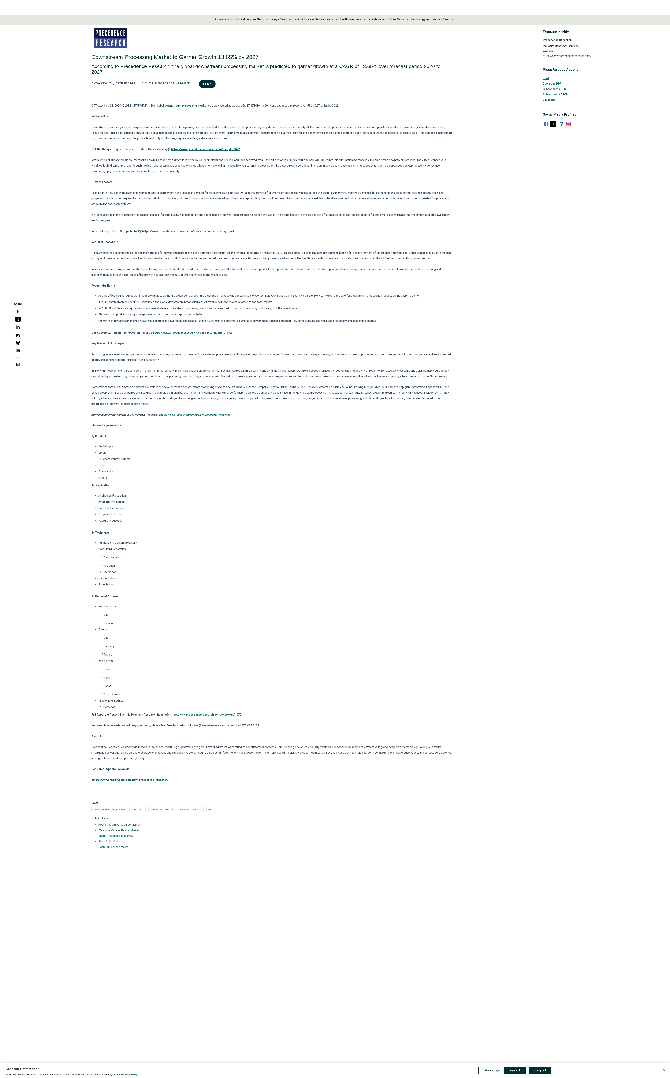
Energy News (279, 19)
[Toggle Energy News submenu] (290, 19)
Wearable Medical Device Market (118, 830)
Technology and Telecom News (430, 19)
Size (210, 809)
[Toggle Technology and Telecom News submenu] (453, 19)
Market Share (137, 809)
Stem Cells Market (110, 841)
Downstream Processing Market (109, 809)
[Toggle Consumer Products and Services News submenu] (267, 19)
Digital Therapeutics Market (115, 835)
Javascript (550, 100)
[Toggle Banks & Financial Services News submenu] (336, 19)
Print (546, 78)
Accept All (540, 1070)
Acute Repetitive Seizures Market (119, 824)
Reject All (515, 1070)
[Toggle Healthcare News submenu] (365, 19)
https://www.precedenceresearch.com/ (567, 56)
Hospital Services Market (114, 847)
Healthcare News (351, 19)
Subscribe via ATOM (556, 94)
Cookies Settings (490, 1070)
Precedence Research (172, 83)
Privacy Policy (129, 1074)
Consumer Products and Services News (239, 19)
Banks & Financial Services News (313, 19)
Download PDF (552, 83)
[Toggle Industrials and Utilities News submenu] (407, 19)
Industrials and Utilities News (386, 19)
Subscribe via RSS (554, 89)
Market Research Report (162, 809)
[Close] (664, 1070)
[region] (335, 1070)
